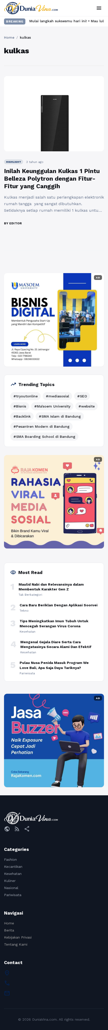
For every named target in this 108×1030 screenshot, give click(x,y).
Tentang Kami (15, 944)
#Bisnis (19, 406)
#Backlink (22, 416)
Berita (9, 930)
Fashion (10, 859)
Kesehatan (13, 874)
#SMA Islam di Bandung (60, 416)
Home (9, 37)
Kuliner (10, 881)
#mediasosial (57, 396)
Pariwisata (12, 895)
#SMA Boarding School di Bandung (44, 437)
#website (86, 406)
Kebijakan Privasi (18, 937)
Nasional (11, 888)
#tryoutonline (25, 396)
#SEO (82, 396)
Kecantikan (13, 867)
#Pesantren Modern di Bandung (41, 426)
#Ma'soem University (52, 406)
